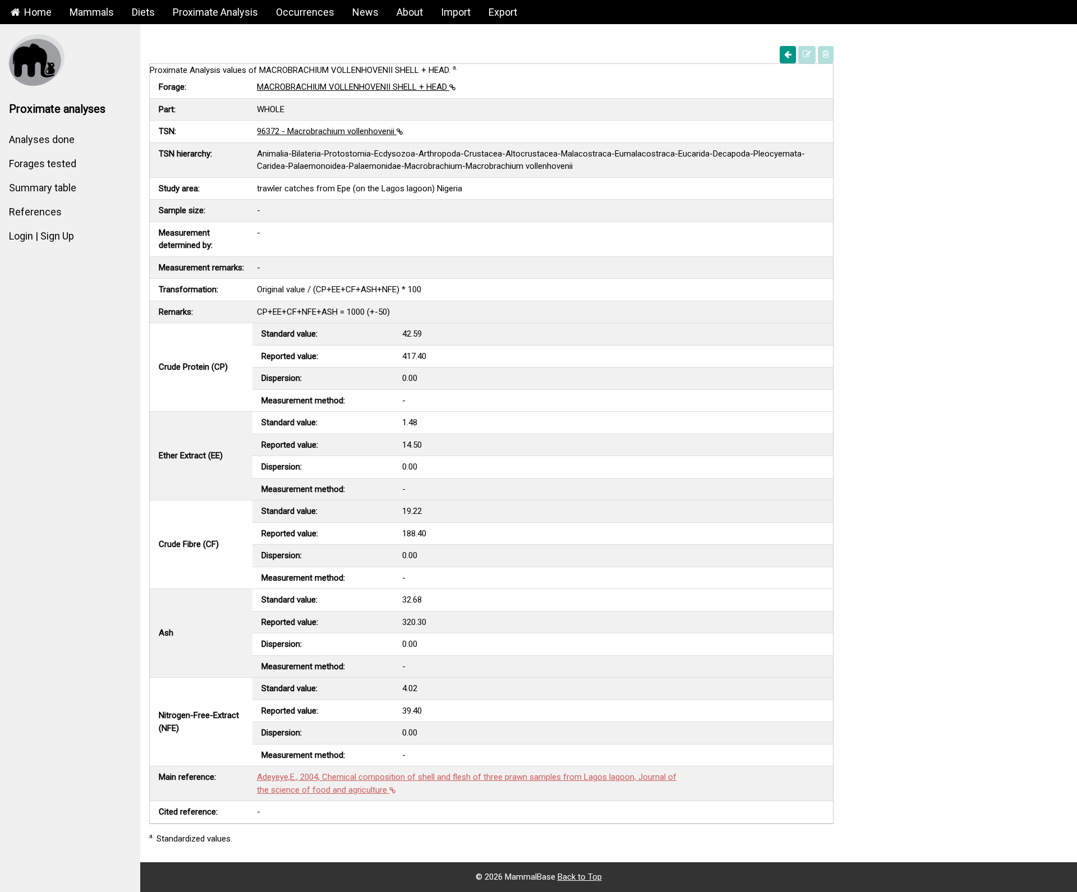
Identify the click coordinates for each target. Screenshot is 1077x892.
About (410, 12)
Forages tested (42, 163)
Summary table (42, 188)
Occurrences (305, 12)
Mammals (92, 12)
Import (456, 12)
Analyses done (42, 139)
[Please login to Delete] (826, 54)
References (35, 212)
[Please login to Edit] (807, 54)
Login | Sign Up (41, 236)
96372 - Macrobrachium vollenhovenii (327, 131)
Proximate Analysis (215, 12)
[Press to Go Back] (788, 54)
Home (37, 12)
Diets (143, 12)
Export (503, 12)
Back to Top (580, 877)
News (365, 12)
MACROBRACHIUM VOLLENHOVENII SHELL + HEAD (353, 87)
